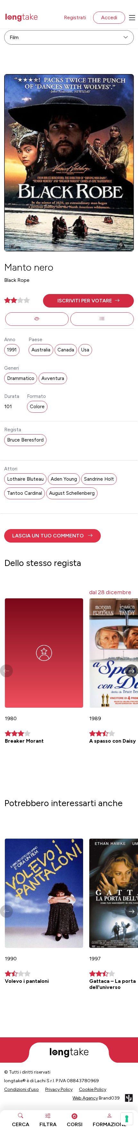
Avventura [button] (52, 378)
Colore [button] (37, 406)
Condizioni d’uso (21, 1089)
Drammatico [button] (20, 378)
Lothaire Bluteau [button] (25, 479)
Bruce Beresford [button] (25, 440)
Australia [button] (40, 350)
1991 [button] (12, 350)
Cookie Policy (92, 1089)
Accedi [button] (109, 17)
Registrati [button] (75, 17)
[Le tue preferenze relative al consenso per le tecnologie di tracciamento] (127, 1119)
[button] (88, 301)
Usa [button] (85, 350)
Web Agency (85, 1098)
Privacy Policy (59, 1089)
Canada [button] (65, 350)
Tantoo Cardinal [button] (24, 493)
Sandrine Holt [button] (99, 479)
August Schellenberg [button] (72, 493)
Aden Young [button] (64, 479)
